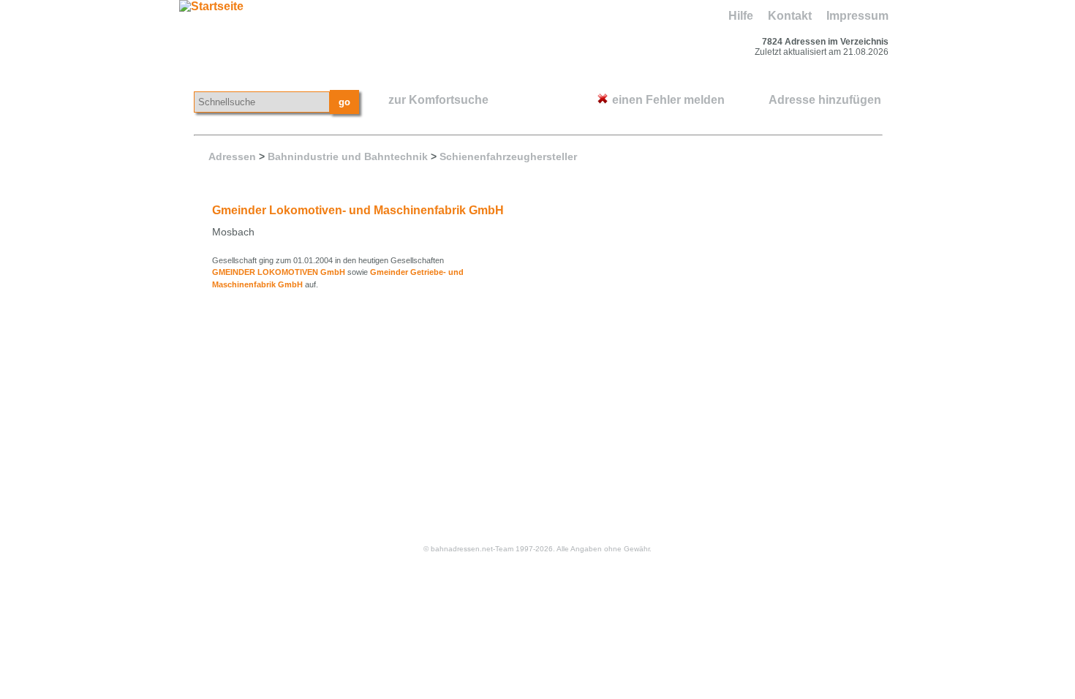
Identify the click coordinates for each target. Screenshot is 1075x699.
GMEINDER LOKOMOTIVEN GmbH (278, 272)
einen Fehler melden (668, 100)
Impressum (857, 16)
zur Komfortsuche (438, 100)
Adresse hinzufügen (825, 100)
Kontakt (790, 16)
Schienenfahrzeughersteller (508, 156)
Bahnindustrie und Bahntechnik (348, 156)
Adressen (232, 156)
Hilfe (740, 16)
